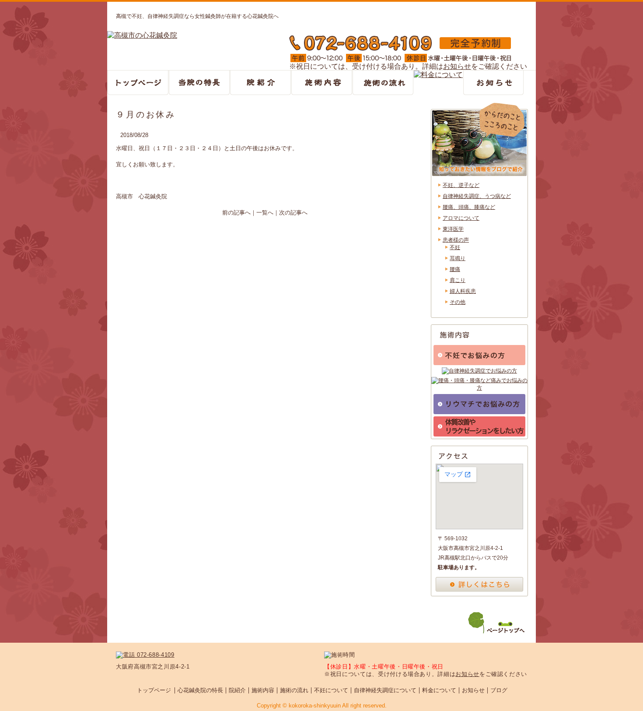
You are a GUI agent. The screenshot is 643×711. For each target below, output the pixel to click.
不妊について (331, 690)
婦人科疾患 (463, 291)
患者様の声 (456, 240)
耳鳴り (457, 258)
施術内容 (263, 690)
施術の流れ (294, 690)
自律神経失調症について (385, 690)
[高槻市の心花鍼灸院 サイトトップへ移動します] (142, 36)
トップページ (154, 690)
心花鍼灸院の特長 (200, 690)
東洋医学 (453, 229)
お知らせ (457, 66)
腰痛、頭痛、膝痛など (469, 207)
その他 (457, 302)
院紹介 (237, 690)
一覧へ (264, 212)
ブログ (498, 690)
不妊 (455, 247)
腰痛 (455, 269)
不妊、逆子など (461, 185)
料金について (439, 690)
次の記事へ (293, 212)
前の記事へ (236, 212)
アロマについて (461, 218)
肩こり (457, 280)
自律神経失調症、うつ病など (477, 196)
